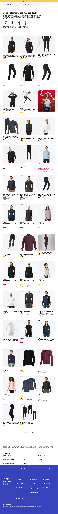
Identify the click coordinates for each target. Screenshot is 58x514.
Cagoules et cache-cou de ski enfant (9, 463)
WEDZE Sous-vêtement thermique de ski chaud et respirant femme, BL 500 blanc (45, 138)
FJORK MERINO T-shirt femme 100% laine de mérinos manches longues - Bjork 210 (28, 281)
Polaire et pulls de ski (24, 455)
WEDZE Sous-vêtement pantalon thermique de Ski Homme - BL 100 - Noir (46, 55)
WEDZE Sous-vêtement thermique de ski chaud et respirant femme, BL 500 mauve (45, 224)
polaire (24, 447)
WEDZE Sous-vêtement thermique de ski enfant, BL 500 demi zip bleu (10, 369)
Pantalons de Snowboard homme (8, 459)
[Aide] (50, 4)
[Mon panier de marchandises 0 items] (54, 4)
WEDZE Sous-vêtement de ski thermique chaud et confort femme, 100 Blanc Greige (11, 340)
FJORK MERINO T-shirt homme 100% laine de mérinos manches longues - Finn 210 (11, 195)
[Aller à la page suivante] (32, 433)
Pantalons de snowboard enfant (43, 456)
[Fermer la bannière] (54, 1)
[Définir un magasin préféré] (43, 4)
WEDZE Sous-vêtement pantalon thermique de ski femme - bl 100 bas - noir (11, 83)
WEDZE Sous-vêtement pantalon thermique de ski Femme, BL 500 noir (11, 254)
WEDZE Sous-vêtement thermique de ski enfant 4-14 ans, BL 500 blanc (45, 281)
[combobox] (52, 33)
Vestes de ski (23, 459)
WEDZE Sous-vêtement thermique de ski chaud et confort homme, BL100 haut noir (28, 56)
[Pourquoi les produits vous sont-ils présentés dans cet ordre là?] (42, 33)
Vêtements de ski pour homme (8, 456)
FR (47, 4)
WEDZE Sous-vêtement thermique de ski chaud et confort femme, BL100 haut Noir (10, 56)
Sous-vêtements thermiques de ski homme (13, 27)
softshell (29, 447)
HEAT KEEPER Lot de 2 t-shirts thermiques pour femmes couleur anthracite (29, 395)
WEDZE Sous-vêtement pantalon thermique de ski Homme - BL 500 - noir (29, 165)
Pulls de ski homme (24, 456)
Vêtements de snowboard (7, 455)
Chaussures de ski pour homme (26, 458)
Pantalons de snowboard (7, 458)
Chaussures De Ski (41, 460)
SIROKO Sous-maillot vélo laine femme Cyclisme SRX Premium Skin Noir (27, 339)
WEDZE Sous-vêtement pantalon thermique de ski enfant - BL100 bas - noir (46, 83)
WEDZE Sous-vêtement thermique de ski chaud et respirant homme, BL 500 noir (10, 165)
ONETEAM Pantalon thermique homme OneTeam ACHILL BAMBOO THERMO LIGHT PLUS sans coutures (28, 423)
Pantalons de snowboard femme (43, 458)
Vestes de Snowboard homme (25, 463)
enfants (38, 16)
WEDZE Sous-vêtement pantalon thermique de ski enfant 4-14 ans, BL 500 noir (29, 110)
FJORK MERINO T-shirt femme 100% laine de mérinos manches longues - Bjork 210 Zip (46, 165)
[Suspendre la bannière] (53, 1)
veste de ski (49, 447)
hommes (32, 16)
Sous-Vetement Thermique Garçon (19, 27)
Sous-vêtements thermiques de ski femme (6, 27)
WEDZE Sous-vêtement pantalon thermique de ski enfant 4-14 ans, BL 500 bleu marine (46, 195)
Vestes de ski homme (41, 459)
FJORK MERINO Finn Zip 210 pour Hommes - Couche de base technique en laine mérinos (46, 311)
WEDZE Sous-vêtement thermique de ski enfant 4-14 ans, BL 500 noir (10, 110)
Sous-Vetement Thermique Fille (25, 27)
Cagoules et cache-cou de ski (43, 455)
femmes (35, 16)
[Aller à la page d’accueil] (7, 4)
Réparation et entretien (51, 7)
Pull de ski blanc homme (25, 460)
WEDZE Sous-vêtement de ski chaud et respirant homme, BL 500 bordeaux (27, 254)
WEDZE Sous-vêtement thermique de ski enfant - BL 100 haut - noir (27, 83)
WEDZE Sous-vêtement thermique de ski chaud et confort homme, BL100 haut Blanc (11, 311)
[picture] (11, 44)
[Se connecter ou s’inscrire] (52, 4)
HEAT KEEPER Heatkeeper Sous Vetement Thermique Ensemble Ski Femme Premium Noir (11, 137)
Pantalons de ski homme (7, 460)
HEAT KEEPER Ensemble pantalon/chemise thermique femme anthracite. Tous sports (46, 253)
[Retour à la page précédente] (25, 433)
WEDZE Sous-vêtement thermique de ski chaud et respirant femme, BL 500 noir (27, 138)
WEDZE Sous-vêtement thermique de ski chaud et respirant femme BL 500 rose (10, 396)
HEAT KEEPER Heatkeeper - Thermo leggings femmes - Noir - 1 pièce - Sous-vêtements (11, 423)
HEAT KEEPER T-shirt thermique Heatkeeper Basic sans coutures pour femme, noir (28, 369)
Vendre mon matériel (42, 7)
